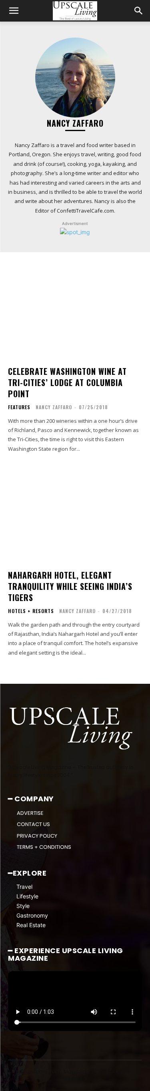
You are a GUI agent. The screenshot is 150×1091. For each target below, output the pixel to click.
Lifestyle (27, 896)
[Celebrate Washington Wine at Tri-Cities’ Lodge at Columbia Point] (75, 309)
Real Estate (31, 925)
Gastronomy (32, 915)
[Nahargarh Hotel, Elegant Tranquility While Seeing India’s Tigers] (75, 512)
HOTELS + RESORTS (31, 611)
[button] (13, 11)
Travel (24, 886)
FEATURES (19, 407)
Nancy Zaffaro (54, 407)
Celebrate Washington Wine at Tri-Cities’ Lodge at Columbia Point (67, 382)
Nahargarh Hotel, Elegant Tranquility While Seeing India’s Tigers (70, 586)
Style (23, 905)
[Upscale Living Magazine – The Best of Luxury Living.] (72, 728)
